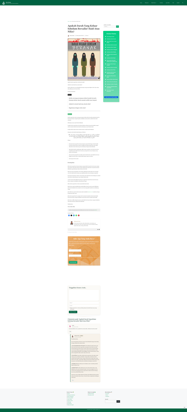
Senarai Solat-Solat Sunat (112, 79)
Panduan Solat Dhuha (111, 52)
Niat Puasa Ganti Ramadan (110, 91)
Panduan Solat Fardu (111, 39)
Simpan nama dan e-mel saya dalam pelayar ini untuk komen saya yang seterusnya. (83, 322)
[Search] (117, 26)
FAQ (173, 2)
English (178, 2)
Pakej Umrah (153, 2)
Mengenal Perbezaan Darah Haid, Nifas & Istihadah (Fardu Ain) (94, 229)
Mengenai (146, 2)
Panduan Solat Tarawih (112, 67)
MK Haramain (91, 407)
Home (141, 2)
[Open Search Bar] (183, 3)
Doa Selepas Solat (110, 36)
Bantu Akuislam (70, 410)
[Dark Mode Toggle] (184, 408)
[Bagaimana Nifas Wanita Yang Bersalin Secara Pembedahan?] (73, 224)
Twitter (106, 408)
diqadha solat (90, 191)
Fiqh (70, 21)
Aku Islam (8, 2)
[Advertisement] (93, 12)
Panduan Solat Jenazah (112, 45)
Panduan (161, 2)
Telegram (107, 410)
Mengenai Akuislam (71, 408)
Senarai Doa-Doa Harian (112, 81)
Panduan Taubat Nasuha (112, 84)
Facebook (107, 407)
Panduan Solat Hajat (111, 58)
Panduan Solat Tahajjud (112, 49)
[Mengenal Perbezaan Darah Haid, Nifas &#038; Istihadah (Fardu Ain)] (95, 224)
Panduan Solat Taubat (111, 47)
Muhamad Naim (72, 35)
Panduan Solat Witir (111, 69)
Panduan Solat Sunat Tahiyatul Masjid (111, 73)
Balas (70, 345)
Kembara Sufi (91, 408)
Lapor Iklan (168, 2)
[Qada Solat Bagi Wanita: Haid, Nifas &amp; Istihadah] (84, 224)
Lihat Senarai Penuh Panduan (111, 97)
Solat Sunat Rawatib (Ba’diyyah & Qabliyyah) (112, 61)
